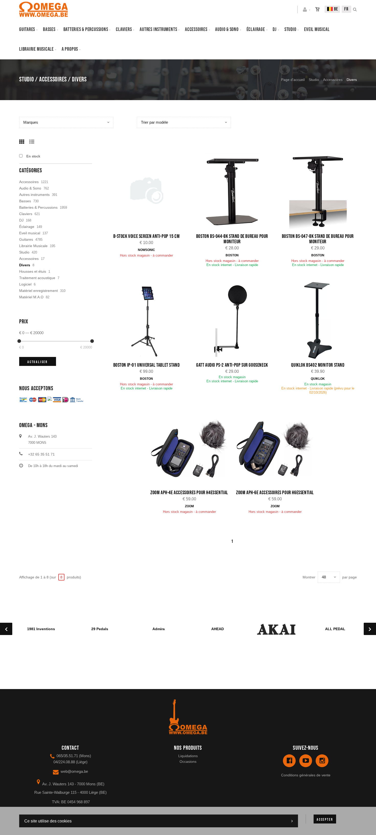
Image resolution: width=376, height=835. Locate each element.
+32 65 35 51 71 (41, 454)
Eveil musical (316, 29)
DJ (275, 29)
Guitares (27, 29)
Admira (158, 629)
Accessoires (196, 29)
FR (346, 9)
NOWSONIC (146, 250)
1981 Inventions (41, 629)
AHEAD (217, 629)
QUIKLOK (318, 378)
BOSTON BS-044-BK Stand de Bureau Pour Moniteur (232, 239)
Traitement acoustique (37, 278)
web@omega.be (74, 771)
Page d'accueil (293, 80)
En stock (33, 156)
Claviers (124, 29)
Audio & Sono (30, 188)
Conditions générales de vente (305, 775)
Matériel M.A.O (31, 297)
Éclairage (256, 29)
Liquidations (188, 756)
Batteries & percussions (85, 29)
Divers (24, 265)
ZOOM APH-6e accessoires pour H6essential (275, 493)
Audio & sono (226, 29)
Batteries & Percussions (38, 207)
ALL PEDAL (335, 629)
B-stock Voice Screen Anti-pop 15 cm (146, 236)
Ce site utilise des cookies (48, 821)
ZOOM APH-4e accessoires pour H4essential (189, 493)
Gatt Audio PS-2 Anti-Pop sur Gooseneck (232, 365)
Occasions (188, 761)
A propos (70, 49)
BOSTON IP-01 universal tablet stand (146, 365)
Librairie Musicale (36, 49)
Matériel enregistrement (38, 291)
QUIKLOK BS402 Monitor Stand (317, 365)
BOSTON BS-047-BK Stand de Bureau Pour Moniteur (318, 239)
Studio (290, 29)
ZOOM (189, 506)
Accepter (325, 819)
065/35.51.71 (67, 756)
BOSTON (232, 255)
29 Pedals (99, 629)
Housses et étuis (32, 271)
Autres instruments (158, 29)
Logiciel (25, 284)
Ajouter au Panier (149, 192)
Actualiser (37, 362)
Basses (49, 29)
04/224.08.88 (64, 762)
